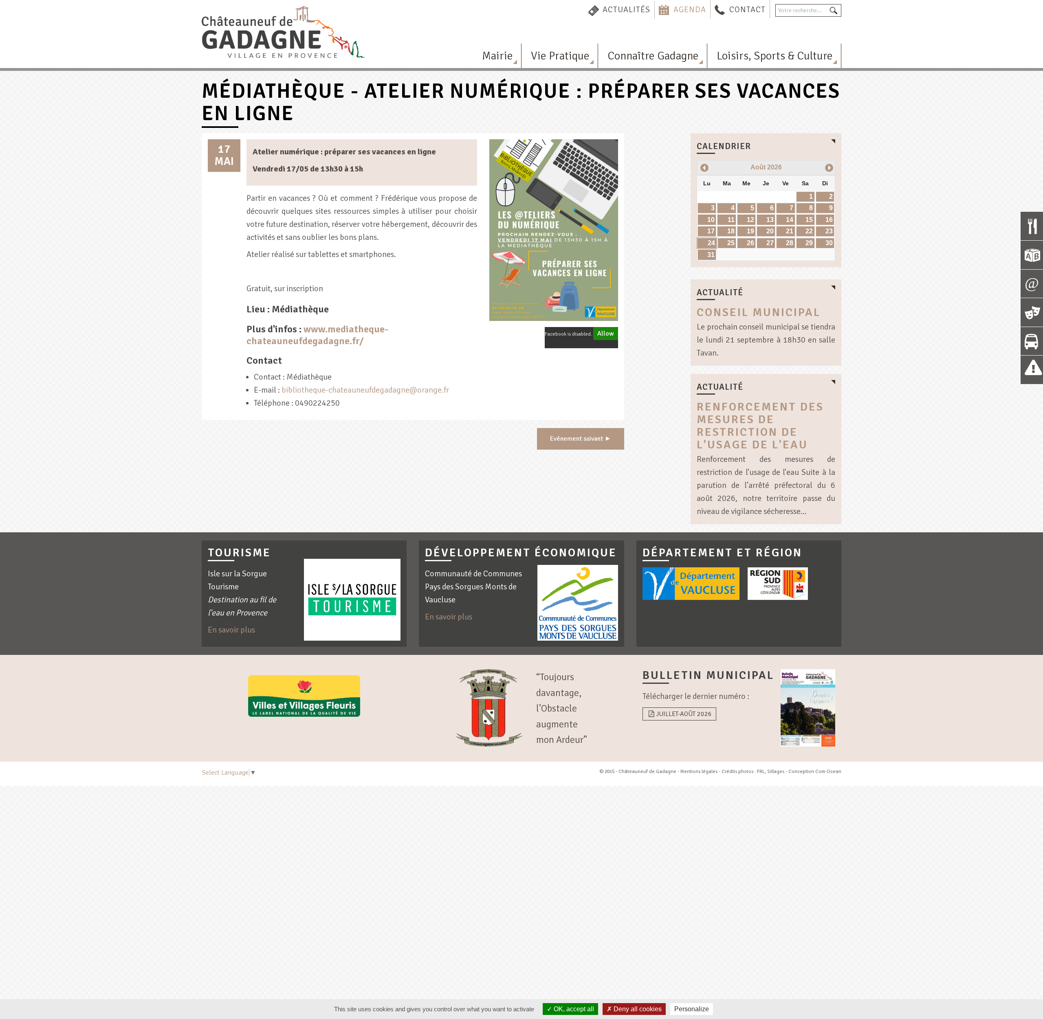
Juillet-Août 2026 (684, 714)
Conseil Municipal (759, 312)
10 (711, 219)
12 (750, 219)
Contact (747, 9)
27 (770, 242)
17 (711, 231)
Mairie (497, 56)
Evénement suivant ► (580, 439)
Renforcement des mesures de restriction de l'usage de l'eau (760, 425)
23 (829, 231)
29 (809, 242)
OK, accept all (573, 1009)
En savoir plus (231, 630)
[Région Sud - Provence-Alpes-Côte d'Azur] (778, 583)
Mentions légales (698, 772)
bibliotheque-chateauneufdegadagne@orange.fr (365, 390)
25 (731, 242)
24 (711, 242)
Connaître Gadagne (653, 56)
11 (731, 219)
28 (789, 242)
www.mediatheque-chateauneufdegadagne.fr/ (317, 335)
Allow (605, 333)
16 (829, 219)
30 (829, 242)
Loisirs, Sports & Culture (775, 56)
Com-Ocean (828, 772)
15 (809, 219)
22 (809, 231)
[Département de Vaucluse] (691, 583)
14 (789, 219)
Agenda (689, 9)
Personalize (691, 1009)
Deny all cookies (637, 1009)
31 (711, 254)
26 (750, 242)
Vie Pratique (560, 56)
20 (770, 231)
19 (750, 231)
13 (770, 219)
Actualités (626, 9)
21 (789, 231)
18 (731, 231)
